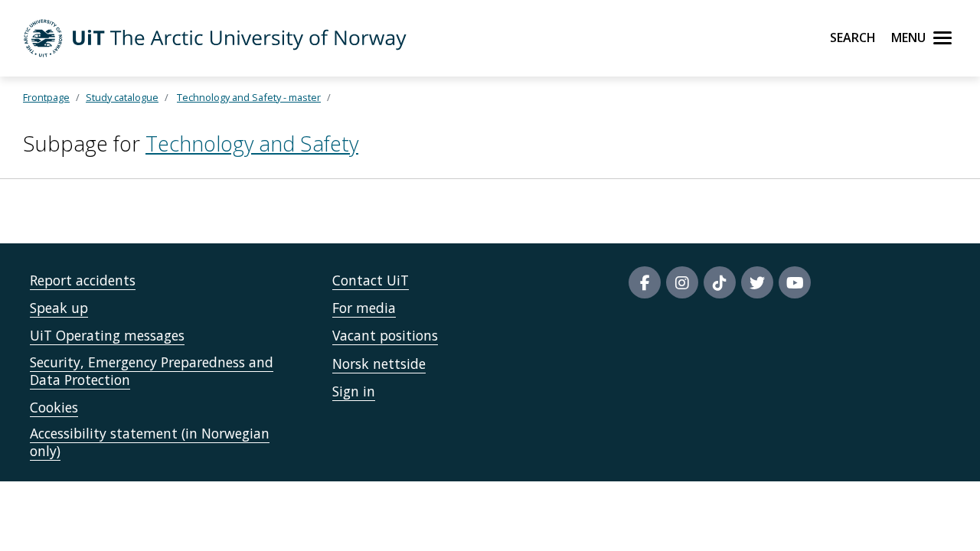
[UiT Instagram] (682, 282)
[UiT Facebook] (645, 282)
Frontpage (46, 97)
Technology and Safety (251, 143)
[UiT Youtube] (795, 282)
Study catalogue (122, 97)
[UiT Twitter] (757, 282)
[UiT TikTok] (720, 282)
